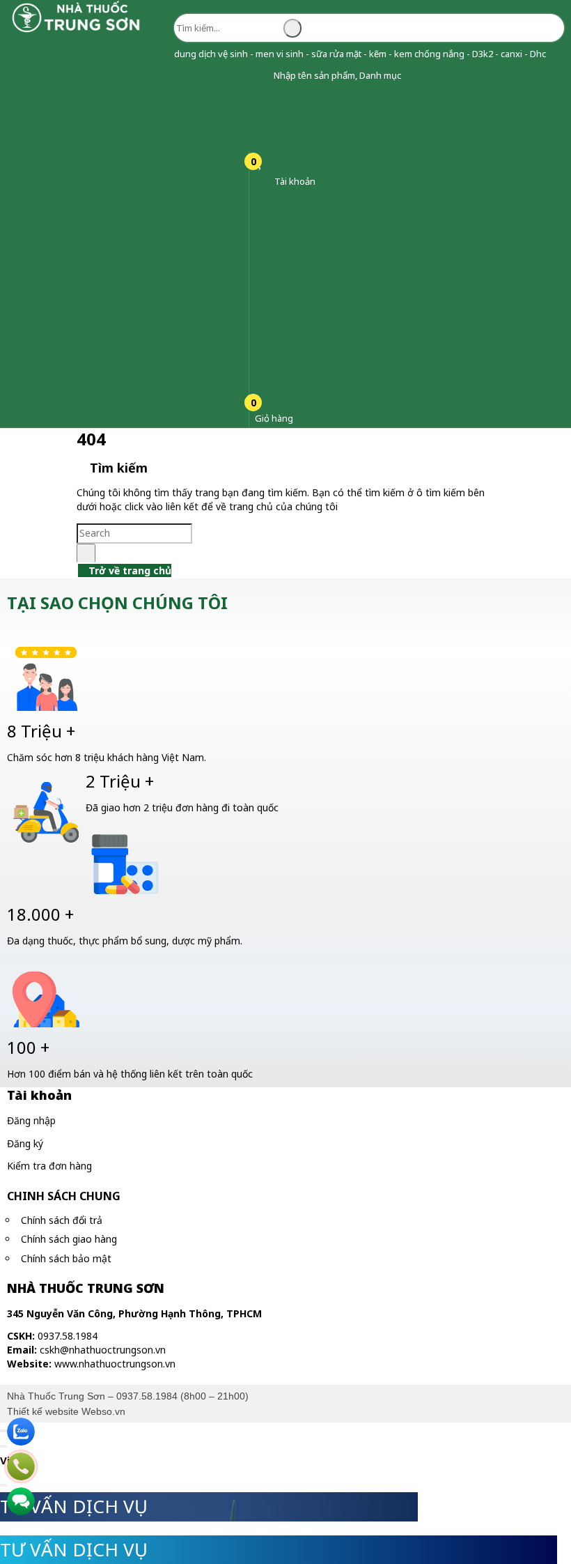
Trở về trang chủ (128, 570)
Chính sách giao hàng (69, 1238)
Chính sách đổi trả (61, 1220)
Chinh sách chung (63, 1196)
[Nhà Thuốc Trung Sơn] (76, 31)
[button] (263, 75)
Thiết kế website (43, 1411)
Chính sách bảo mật (66, 1258)
